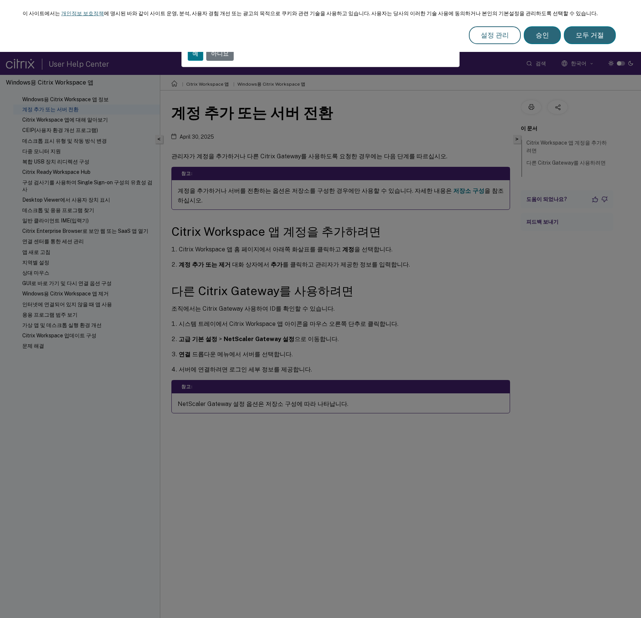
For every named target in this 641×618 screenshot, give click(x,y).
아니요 (220, 53)
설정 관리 (495, 35)
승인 (542, 35)
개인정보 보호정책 (82, 13)
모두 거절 (590, 35)
